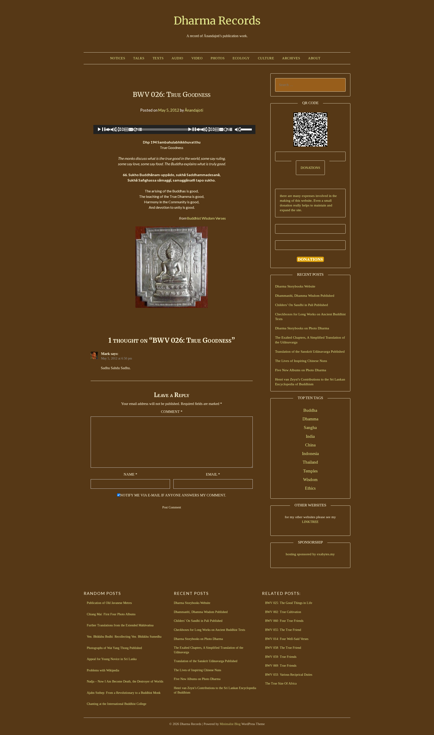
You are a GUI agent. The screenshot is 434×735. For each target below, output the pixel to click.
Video (197, 58)
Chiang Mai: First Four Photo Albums (111, 614)
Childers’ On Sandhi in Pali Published (301, 305)
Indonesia (310, 453)
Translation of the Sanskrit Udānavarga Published (310, 351)
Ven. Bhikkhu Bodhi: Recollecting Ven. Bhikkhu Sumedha (124, 636)
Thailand (310, 462)
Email (213, 474)
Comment (171, 412)
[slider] (247, 129)
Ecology (241, 58)
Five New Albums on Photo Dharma (300, 370)
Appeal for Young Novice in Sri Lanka (112, 659)
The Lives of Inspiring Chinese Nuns (301, 361)
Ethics (310, 488)
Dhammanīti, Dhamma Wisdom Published (304, 295)
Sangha (310, 427)
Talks (138, 58)
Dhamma (310, 419)
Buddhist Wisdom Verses (206, 218)
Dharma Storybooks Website (295, 286)
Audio (177, 58)
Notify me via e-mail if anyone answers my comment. (173, 495)
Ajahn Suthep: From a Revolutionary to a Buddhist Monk (123, 692)
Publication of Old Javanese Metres (109, 603)
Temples (310, 471)
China (310, 445)
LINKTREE (310, 522)
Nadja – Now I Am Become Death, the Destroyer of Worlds (125, 681)
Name (130, 474)
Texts (158, 58)
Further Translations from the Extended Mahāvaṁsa (120, 625)
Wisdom (310, 479)
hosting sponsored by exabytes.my (310, 554)
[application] (174, 129)
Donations (310, 168)
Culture (266, 58)
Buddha (310, 410)
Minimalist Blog (230, 724)
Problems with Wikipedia (103, 670)
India (310, 436)
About (314, 58)
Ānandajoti (194, 110)
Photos (217, 58)
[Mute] (238, 129)
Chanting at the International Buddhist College (116, 704)
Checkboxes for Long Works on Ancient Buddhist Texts (209, 630)
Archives (291, 58)
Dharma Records (217, 20)
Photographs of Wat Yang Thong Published (114, 648)
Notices (117, 58)
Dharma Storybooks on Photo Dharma (302, 328)
